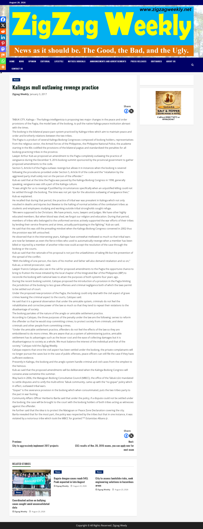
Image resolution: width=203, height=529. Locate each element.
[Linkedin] (3, 37)
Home (12, 61)
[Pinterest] (3, 43)
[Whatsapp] (3, 61)
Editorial (45, 61)
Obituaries (156, 61)
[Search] (192, 65)
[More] (3, 67)
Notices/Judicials (76, 61)
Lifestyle (58, 61)
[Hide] (1, 73)
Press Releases (138, 61)
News (21, 61)
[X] (131, 111)
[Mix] (3, 55)
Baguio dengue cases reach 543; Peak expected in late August (71, 480)
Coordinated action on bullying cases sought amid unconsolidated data (30, 503)
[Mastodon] (3, 49)
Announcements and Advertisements (108, 61)
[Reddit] (3, 31)
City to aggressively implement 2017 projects (35, 443)
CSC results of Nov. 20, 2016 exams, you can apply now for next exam (104, 445)
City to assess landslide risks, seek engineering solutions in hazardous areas (114, 481)
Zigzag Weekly (20, 94)
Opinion (32, 61)
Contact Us (17, 68)
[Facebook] (126, 111)
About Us (171, 61)
